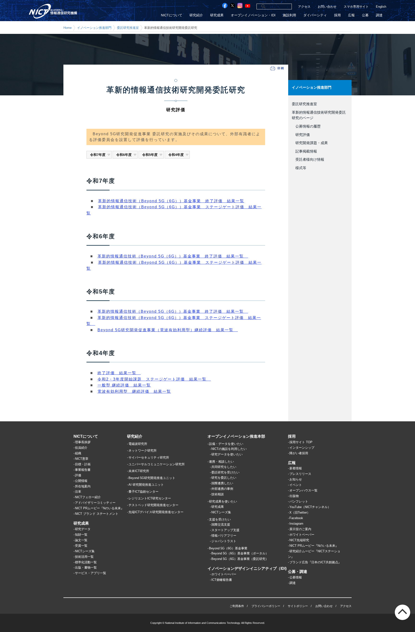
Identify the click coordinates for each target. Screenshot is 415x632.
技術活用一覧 (84, 556)
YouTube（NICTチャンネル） (310, 507)
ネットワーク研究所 (142, 450)
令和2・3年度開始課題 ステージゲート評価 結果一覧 (154, 379)
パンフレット (298, 501)
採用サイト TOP (300, 442)
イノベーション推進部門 (94, 28)
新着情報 (295, 468)
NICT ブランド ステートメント (96, 513)
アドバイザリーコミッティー (95, 502)
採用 (337, 15)
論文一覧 (81, 540)
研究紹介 (196, 15)
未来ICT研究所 (138, 471)
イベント (295, 485)
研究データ (83, 529)
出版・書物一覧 (86, 567)
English (381, 6)
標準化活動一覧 (86, 562)
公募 (365, 15)
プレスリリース (300, 474)
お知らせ (295, 479)
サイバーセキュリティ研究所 (148, 457)
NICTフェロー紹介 (88, 497)
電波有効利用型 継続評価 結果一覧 (134, 391)
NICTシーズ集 (85, 551)
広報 (351, 15)
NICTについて (171, 15)
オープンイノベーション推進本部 (236, 436)
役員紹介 (81, 447)
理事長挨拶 (83, 442)
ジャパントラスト (223, 541)
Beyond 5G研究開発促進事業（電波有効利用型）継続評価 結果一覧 (168, 330)
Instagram (296, 523)
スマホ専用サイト (356, 6)
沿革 (78, 491)
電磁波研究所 (137, 444)
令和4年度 (176, 155)
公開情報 (81, 481)
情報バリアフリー (223, 535)
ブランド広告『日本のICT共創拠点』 (315, 562)
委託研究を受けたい (225, 472)
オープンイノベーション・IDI (253, 15)
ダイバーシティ (315, 15)
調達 (379, 15)
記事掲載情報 (304, 151)
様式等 (299, 168)
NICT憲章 (81, 458)
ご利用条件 (237, 606)
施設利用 (289, 15)
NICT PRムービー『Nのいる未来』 (99, 508)
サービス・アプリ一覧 (90, 573)
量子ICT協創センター (143, 491)
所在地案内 (83, 486)
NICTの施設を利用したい (229, 449)
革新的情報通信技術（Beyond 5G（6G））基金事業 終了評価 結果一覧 (171, 201)
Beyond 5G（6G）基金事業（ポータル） (240, 553)
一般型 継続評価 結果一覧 (124, 385)
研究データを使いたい (227, 454)
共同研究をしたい (223, 467)
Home (67, 28)
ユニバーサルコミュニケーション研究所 (156, 464)
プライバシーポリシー (265, 606)
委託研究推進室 (128, 28)
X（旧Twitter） (299, 512)
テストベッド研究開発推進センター (153, 505)
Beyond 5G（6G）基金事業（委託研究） (240, 559)
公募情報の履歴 (306, 126)
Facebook (296, 518)
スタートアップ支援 (225, 530)
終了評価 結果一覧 (119, 373)
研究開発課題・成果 (310, 143)
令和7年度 (97, 155)
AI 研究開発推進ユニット (146, 484)
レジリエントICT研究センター (149, 498)
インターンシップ (301, 447)
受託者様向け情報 (308, 159)
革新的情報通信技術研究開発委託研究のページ (319, 115)
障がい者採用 (298, 453)
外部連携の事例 (222, 489)
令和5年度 (150, 155)
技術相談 (217, 494)
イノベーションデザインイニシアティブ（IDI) (247, 568)
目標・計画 (83, 464)
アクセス (304, 6)
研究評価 (301, 135)
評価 (78, 475)
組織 (78, 453)
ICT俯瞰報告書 (221, 580)
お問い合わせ (327, 6)
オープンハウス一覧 (303, 490)
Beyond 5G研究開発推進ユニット (151, 478)
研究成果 (217, 15)
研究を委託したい (223, 477)
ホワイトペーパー (223, 574)
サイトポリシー (298, 606)
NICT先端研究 (299, 540)
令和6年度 (124, 155)
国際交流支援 (220, 524)
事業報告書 (83, 470)
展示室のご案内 (300, 529)
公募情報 (295, 577)
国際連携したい (222, 483)
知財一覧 (81, 534)
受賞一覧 (81, 545)
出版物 (294, 496)
